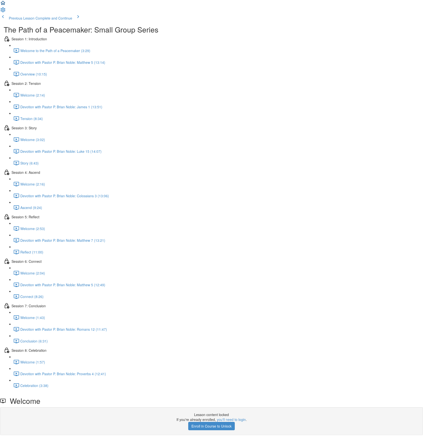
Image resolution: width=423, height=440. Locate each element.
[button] (3, 4)
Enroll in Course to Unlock (211, 426)
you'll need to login (231, 419)
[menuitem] (3, 11)
